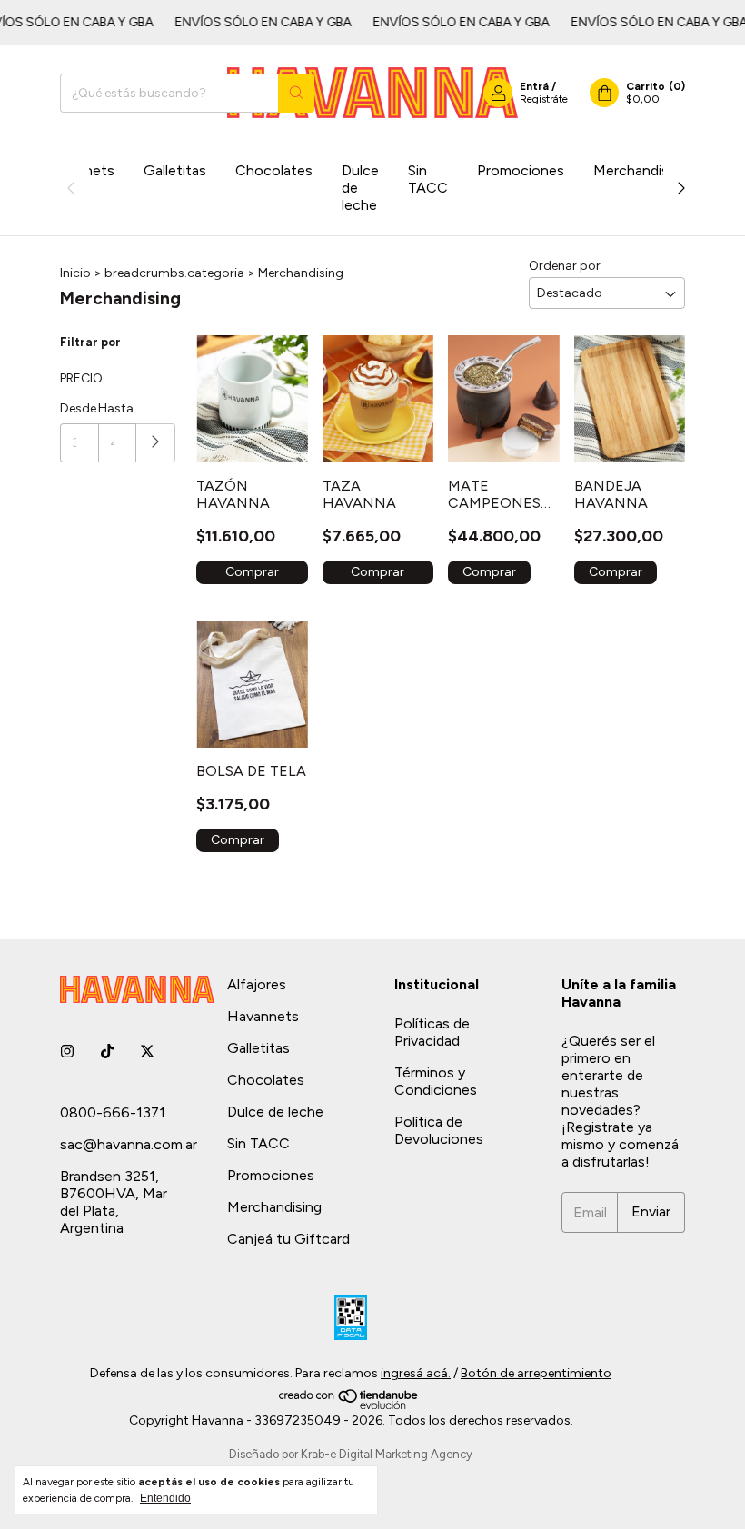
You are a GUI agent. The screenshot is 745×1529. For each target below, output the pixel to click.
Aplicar (155, 442)
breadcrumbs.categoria (174, 273)
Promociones (520, 170)
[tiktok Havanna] (107, 1051)
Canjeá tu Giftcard (288, 1238)
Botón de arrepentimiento (536, 1373)
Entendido (165, 1498)
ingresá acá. (416, 1373)
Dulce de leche (360, 187)
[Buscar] (296, 93)
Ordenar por (565, 265)
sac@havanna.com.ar (128, 1144)
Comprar (252, 572)
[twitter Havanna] (147, 1051)
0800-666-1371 (112, 1112)
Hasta (116, 408)
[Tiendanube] (349, 1405)
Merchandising (640, 170)
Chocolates (274, 170)
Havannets (263, 1016)
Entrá (534, 86)
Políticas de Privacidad (432, 1032)
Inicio (75, 273)
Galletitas (175, 170)
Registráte (544, 99)
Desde (78, 408)
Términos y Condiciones (435, 1081)
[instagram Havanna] (67, 1051)
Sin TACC (428, 179)
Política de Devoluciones (438, 1130)
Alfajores (256, 984)
